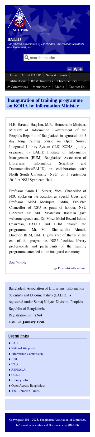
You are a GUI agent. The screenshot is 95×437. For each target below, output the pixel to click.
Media (59, 86)
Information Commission (27, 353)
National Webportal (23, 348)
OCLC (15, 375)
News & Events (56, 75)
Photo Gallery (67, 80)
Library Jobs (19, 380)
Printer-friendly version (71, 268)
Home (12, 75)
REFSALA (18, 369)
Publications (17, 80)
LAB (14, 343)
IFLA (14, 364)
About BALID (31, 75)
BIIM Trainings (42, 80)
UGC (14, 359)
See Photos (17, 262)
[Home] (20, 30)
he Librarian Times (26, 391)
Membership (41, 86)
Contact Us (76, 86)
